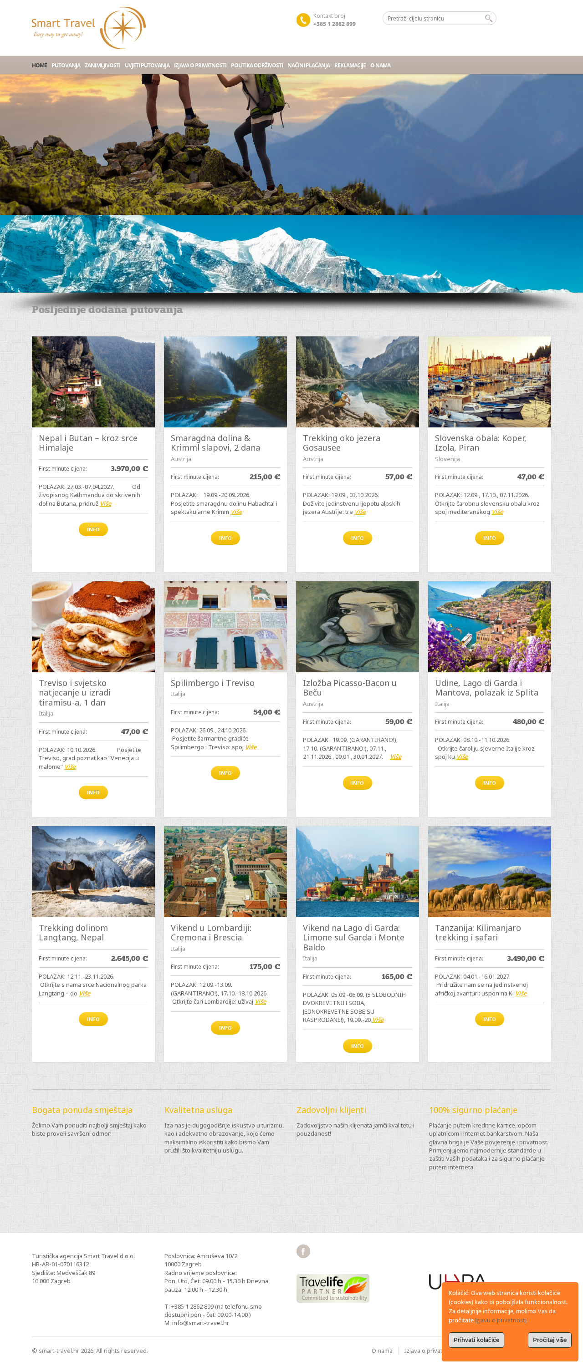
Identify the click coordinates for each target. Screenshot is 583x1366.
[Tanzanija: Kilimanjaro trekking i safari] (489, 871)
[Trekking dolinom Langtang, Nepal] (93, 871)
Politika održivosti (257, 65)
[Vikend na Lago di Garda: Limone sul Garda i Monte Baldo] (357, 871)
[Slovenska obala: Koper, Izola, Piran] (489, 381)
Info (93, 529)
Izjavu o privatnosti (501, 1320)
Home (39, 65)
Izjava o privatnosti (200, 65)
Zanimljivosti (102, 65)
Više (105, 503)
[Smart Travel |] (89, 28)
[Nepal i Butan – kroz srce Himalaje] (93, 381)
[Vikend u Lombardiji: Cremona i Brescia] (225, 871)
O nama (380, 65)
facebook (303, 1251)
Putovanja (65, 65)
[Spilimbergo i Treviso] (225, 626)
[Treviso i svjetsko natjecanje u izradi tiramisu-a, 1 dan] (93, 626)
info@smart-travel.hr (200, 1323)
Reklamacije (350, 65)
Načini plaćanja (308, 65)
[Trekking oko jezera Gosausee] (357, 381)
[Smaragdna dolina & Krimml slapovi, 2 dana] (225, 381)
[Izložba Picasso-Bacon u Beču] (357, 626)
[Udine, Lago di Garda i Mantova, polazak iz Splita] (489, 626)
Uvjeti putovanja (147, 65)
